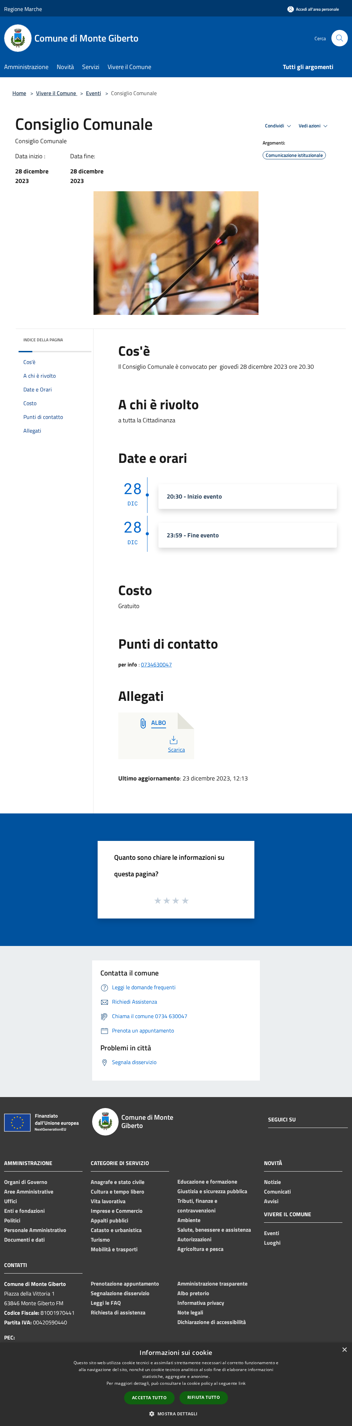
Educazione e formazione (207, 1181)
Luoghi (272, 1243)
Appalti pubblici (109, 1220)
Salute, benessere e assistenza (214, 1229)
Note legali (190, 1312)
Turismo (100, 1239)
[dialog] (176, 1384)
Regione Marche (23, 9)
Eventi (93, 93)
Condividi (275, 125)
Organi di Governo (25, 1182)
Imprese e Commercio (117, 1211)
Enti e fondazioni (24, 1211)
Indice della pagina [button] (43, 339)
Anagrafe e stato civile (117, 1182)
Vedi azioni (310, 125)
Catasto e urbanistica (116, 1230)
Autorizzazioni (194, 1239)
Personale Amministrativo (35, 1230)
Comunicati (277, 1191)
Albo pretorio (193, 1293)
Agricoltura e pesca (200, 1249)
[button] (175, 1414)
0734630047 (156, 664)
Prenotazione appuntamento (125, 1283)
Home (19, 93)
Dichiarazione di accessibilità (211, 1322)
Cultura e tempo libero (117, 1191)
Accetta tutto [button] (149, 1398)
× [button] (344, 1350)
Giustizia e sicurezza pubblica (212, 1191)
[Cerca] (339, 38)
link (242, 1383)
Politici (12, 1220)
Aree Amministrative (28, 1191)
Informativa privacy (200, 1303)
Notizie (272, 1182)
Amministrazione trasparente (212, 1283)
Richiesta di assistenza (118, 1312)
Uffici (10, 1201)
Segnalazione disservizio (120, 1293)
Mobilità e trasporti (114, 1249)
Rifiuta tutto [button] (203, 1397)
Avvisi (271, 1201)
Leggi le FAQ (106, 1303)
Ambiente (188, 1220)
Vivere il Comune (56, 93)
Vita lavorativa (108, 1201)
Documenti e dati (24, 1239)
